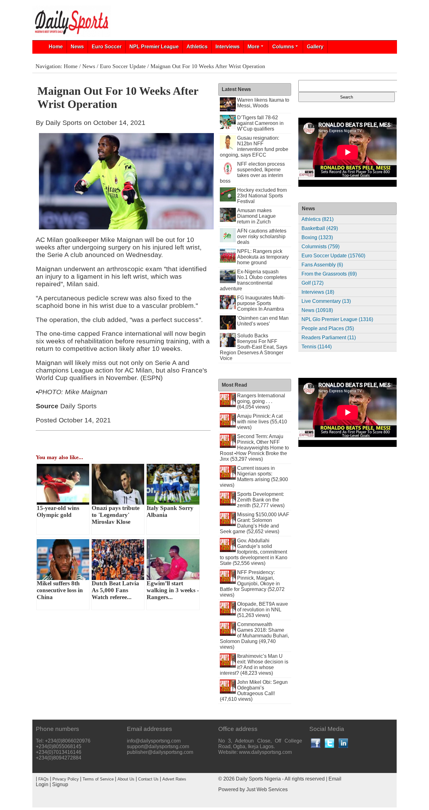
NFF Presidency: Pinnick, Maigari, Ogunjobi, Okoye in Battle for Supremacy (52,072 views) (252, 584)
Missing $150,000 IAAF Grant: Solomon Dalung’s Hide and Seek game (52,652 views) (255, 523)
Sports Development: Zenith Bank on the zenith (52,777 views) (261, 499)
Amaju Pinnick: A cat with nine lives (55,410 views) (262, 421)
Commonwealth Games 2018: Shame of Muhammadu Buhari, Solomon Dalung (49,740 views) (254, 636)
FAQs (43, 779)
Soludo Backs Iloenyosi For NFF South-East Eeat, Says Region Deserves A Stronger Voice (254, 347)
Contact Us (148, 779)
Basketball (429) (319, 228)
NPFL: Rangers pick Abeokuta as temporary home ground (263, 257)
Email (335, 778)
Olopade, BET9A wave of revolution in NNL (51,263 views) (262, 609)
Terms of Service (98, 779)
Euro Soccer (107, 46)
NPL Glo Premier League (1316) (337, 319)
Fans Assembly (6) (322, 264)
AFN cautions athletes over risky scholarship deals (261, 236)
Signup (60, 784)
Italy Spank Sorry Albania (170, 511)
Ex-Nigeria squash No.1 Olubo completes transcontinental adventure (253, 280)
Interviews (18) (317, 292)
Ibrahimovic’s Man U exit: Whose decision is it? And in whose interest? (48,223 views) (254, 664)
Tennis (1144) (316, 346)
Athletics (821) (317, 219)
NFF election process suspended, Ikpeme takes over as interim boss (252, 172)
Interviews (227, 46)
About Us (125, 779)
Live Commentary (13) (326, 301)
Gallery (315, 46)
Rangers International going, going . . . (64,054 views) (261, 401)
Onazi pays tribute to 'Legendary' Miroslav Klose (115, 515)
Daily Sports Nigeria (258, 778)
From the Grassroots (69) (329, 273)
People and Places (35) (327, 328)
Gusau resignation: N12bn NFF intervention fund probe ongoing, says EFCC (254, 146)
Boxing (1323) (317, 237)
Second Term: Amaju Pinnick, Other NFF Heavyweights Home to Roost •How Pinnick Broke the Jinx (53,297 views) (254, 448)
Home (56, 46)
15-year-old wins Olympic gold (58, 511)
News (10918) (317, 310)
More (253, 46)
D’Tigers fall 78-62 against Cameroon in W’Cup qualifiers (260, 123)
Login (42, 784)
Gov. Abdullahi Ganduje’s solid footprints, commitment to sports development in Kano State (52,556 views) (253, 552)
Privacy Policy (65, 779)
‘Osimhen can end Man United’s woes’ (263, 320)
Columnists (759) (320, 246)
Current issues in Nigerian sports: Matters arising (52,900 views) (254, 476)
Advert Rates (174, 779)
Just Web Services (267, 789)
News (77, 46)
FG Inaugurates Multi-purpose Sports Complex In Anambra (261, 303)
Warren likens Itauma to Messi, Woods (263, 102)
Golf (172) (312, 283)
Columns (283, 46)
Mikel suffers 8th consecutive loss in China (60, 590)
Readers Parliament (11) (328, 337)
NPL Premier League (154, 46)
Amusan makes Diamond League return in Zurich (256, 216)
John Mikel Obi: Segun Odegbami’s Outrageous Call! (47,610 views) (254, 690)
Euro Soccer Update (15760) (333, 255)
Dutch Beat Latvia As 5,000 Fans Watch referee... (115, 590)
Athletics (197, 46)
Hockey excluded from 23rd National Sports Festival (262, 195)
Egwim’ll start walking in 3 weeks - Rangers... (173, 590)
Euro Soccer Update (123, 66)
